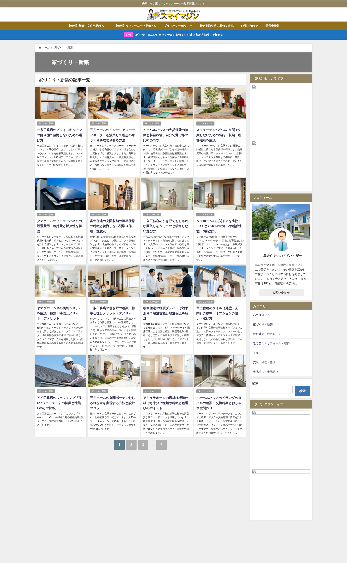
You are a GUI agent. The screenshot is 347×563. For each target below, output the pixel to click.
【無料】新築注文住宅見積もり (87, 25)
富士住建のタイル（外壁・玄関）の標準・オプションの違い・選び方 (217, 313)
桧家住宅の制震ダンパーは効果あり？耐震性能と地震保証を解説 (165, 313)
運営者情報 (272, 25)
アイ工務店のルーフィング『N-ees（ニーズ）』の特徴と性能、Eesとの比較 (60, 403)
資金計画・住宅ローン (267, 333)
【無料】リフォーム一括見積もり (135, 25)
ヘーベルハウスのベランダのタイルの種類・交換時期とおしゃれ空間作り (218, 403)
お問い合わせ (249, 25)
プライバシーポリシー (178, 25)
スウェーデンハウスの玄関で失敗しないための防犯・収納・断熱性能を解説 (218, 135)
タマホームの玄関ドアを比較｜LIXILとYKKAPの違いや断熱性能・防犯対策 (219, 226)
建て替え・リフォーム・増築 (271, 343)
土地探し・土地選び (265, 371)
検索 (255, 383)
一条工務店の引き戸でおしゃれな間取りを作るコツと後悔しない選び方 (165, 226)
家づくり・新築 (46, 123)
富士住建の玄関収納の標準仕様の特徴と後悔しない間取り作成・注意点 (112, 226)
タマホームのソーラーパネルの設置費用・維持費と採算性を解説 (59, 226)
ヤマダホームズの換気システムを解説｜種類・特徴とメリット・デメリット (59, 313)
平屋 (256, 352)
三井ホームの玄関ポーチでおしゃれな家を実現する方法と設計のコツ (112, 403)
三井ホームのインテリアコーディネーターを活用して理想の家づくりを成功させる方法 (112, 135)
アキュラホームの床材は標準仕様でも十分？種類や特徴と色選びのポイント (165, 403)
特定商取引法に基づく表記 (217, 25)
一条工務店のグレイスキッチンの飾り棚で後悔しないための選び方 (59, 135)
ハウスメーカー (205, 123)
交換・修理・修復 (264, 362)
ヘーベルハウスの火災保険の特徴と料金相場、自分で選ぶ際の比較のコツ (165, 135)
